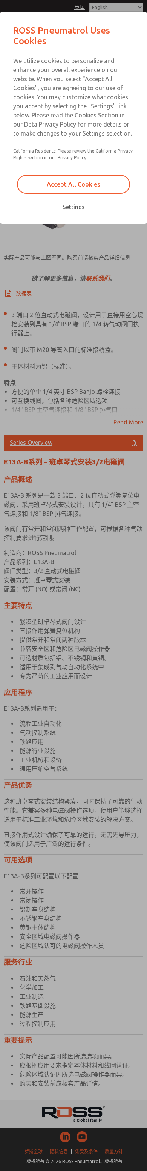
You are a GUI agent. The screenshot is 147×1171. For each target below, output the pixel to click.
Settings (74, 207)
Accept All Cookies (73, 184)
